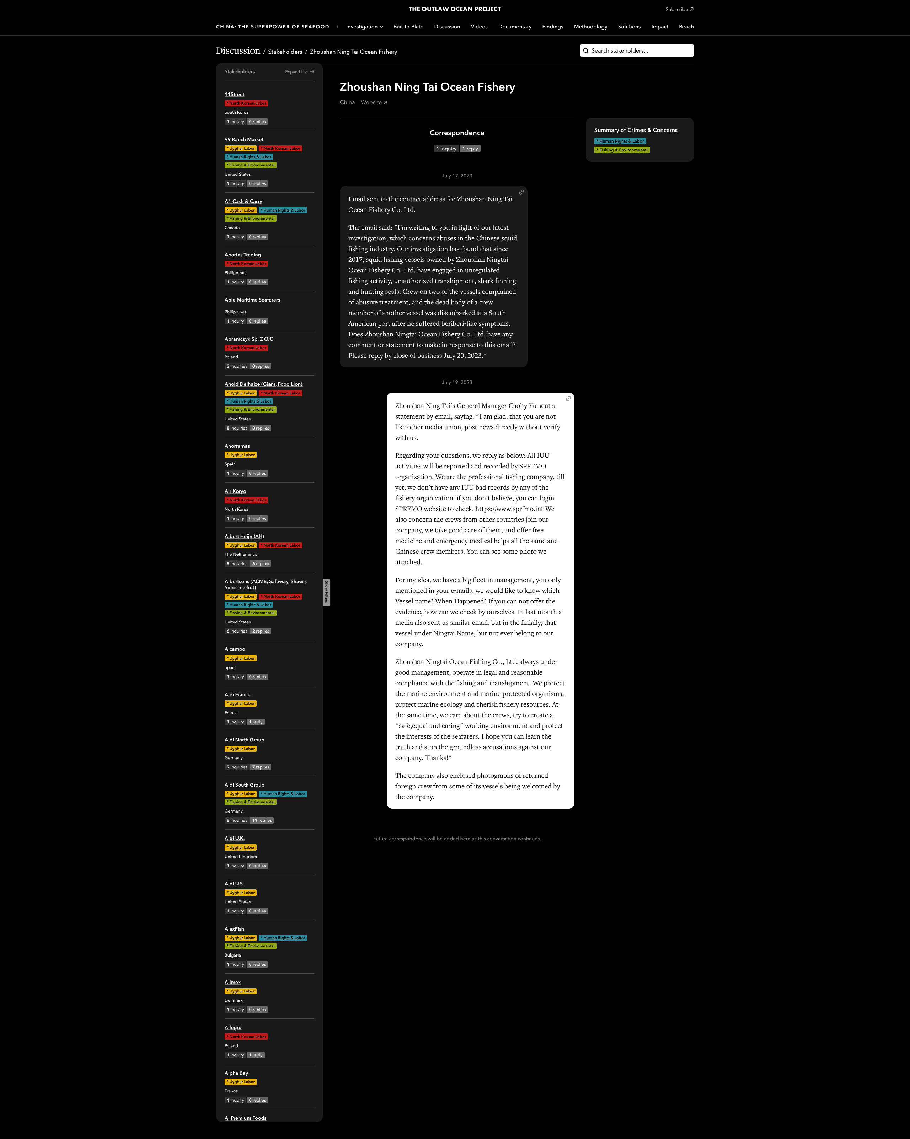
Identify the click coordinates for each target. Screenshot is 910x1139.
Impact (660, 26)
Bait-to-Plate (409, 26)
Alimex (233, 982)
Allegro (233, 1027)
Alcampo (235, 649)
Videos (479, 26)
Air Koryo (235, 491)
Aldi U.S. (234, 883)
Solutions (629, 26)
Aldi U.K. (235, 838)
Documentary (514, 26)
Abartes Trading (243, 254)
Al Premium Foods (246, 1118)
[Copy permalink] (521, 192)
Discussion (447, 26)
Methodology (590, 26)
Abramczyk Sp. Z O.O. (250, 339)
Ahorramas (237, 446)
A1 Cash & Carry (243, 201)
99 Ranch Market (244, 139)
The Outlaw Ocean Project (455, 9)
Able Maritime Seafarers (252, 300)
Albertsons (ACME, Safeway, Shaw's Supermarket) (266, 584)
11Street (234, 94)
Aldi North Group (244, 739)
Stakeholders (285, 51)
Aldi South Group (244, 785)
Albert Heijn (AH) (244, 536)
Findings (552, 26)
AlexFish (234, 929)
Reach (686, 26)
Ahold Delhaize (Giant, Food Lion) (264, 384)
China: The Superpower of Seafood (273, 26)
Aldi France (238, 694)
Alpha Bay (236, 1073)
